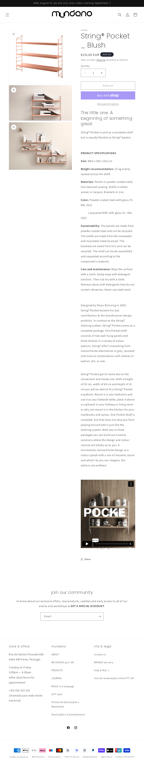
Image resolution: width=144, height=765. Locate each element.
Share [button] (87, 559)
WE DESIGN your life (62, 662)
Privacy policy (54, 756)
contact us (100, 654)
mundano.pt (22, 757)
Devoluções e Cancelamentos (68, 714)
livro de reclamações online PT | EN (114, 678)
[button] (7, 15)
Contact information (124, 756)
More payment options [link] (108, 103)
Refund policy (38, 756)
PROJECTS (57, 670)
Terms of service (71, 756)
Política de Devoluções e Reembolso (65, 704)
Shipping (100, 59)
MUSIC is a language (62, 686)
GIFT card (56, 694)
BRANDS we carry (103, 662)
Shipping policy (90, 756)
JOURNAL (56, 678)
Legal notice (106, 756)
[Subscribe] (99, 616)
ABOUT (55, 654)
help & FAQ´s (101, 670)
